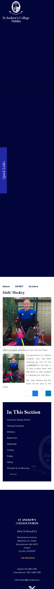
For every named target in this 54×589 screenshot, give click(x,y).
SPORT (19, 286)
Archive (33, 286)
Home (6, 286)
